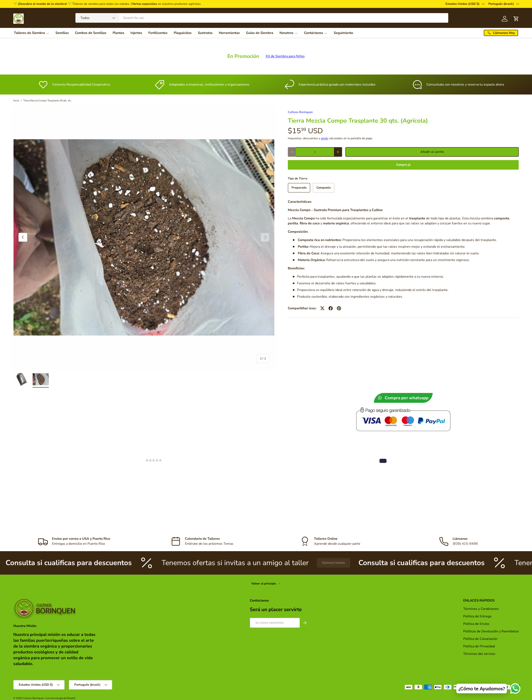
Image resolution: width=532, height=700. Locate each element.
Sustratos (205, 33)
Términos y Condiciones (481, 609)
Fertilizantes (157, 33)
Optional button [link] (279, 563)
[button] (383, 461)
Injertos (136, 33)
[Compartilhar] (330, 308)
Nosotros (286, 33)
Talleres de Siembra (29, 33)
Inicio (16, 100)
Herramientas (229, 33)
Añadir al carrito (432, 152)
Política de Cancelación (480, 639)
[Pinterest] (339, 308)
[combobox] (261, 18)
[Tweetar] (322, 308)
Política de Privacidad (479, 646)
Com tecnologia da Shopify (60, 698)
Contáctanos (313, 33)
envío (324, 138)
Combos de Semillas (90, 33)
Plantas (118, 33)
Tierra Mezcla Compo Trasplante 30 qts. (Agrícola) (48, 100)
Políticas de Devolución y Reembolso (491, 631)
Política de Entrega (477, 616)
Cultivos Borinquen (300, 112)
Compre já (403, 165)
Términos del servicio (479, 654)
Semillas (62, 33)
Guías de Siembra (259, 33)
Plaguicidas (183, 33)
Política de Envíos (476, 624)
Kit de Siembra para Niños (285, 56)
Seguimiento (343, 33)
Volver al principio (264, 584)
